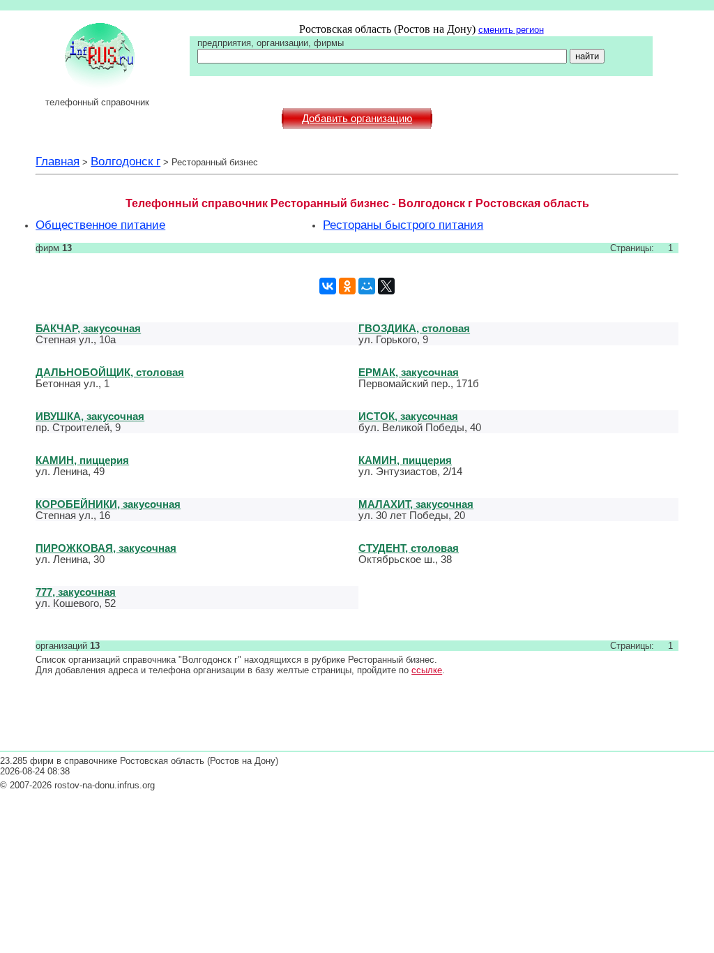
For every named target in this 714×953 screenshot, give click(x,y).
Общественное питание (100, 225)
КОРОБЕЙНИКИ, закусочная (108, 504)
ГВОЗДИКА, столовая (414, 328)
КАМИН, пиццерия (82, 460)
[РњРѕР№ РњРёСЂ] (366, 286)
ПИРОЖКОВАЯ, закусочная (106, 548)
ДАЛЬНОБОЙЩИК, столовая (110, 372)
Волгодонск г (125, 161)
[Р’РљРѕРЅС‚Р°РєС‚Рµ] (327, 286)
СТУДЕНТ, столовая (408, 548)
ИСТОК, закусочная (408, 416)
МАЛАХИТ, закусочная (415, 504)
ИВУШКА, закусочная (90, 416)
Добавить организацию (357, 118)
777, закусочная (76, 592)
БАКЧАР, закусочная (88, 328)
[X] (386, 286)
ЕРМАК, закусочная (408, 372)
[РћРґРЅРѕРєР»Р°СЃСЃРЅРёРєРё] (347, 286)
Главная (57, 161)
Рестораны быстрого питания (403, 225)
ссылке (426, 670)
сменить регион (511, 29)
